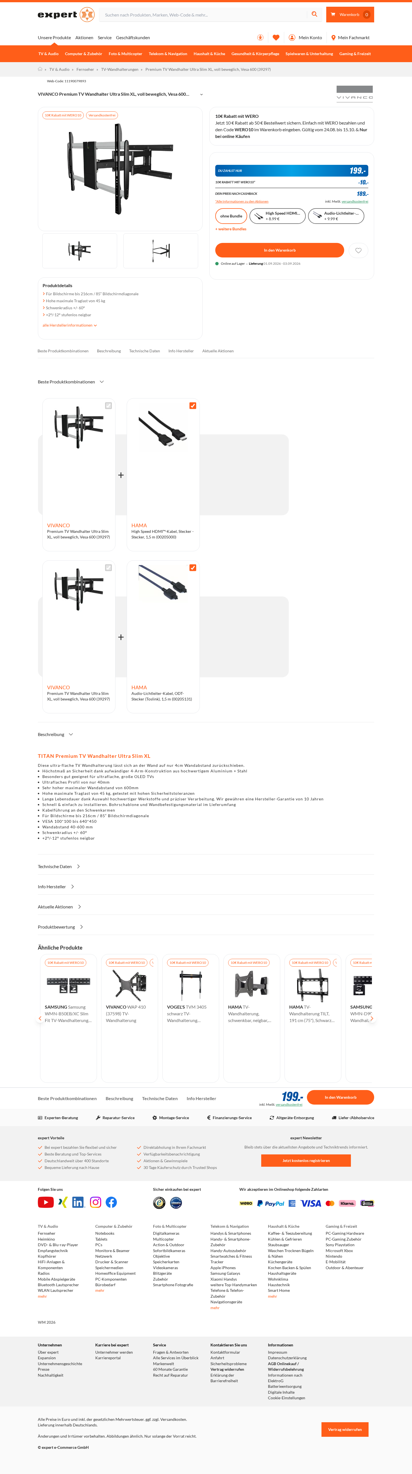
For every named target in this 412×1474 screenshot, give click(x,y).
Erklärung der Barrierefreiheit (224, 1378)
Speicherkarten (166, 1262)
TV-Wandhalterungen (117, 69)
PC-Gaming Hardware (345, 1233)
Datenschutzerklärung (287, 1358)
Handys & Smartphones (230, 1233)
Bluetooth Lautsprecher (58, 1285)
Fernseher (83, 69)
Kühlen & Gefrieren (285, 1239)
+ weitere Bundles (230, 228)
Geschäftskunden (133, 37)
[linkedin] (78, 1202)
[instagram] (95, 1202)
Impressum (277, 1352)
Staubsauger (278, 1245)
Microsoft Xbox (339, 1250)
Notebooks (104, 1233)
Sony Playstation (340, 1245)
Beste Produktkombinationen (63, 350)
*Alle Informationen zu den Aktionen (242, 201)
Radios (44, 1273)
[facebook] (111, 1202)
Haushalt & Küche (209, 53)
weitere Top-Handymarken (233, 1285)
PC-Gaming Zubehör (344, 1239)
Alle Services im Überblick (175, 1358)
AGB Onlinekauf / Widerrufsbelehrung (286, 1366)
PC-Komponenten (111, 1279)
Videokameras (165, 1268)
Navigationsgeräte (226, 1302)
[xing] (63, 1202)
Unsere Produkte (54, 37)
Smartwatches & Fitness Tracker (231, 1259)
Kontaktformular (225, 1352)
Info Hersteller (181, 350)
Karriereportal (108, 1358)
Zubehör (160, 1279)
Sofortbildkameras (169, 1250)
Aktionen (84, 37)
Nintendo (334, 1256)
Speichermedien (109, 1268)
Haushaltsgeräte (282, 1273)
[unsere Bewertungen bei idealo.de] (176, 1203)
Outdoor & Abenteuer (345, 1268)
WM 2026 (46, 1322)
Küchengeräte (280, 1262)
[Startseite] (40, 69)
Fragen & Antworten (171, 1352)
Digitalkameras (166, 1233)
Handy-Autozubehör (228, 1250)
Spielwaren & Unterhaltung (309, 53)
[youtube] (46, 1202)
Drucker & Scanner (111, 1262)
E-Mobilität (336, 1262)
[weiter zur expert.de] (60, 1459)
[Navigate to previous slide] (40, 1018)
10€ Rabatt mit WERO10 (63, 115)
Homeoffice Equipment (115, 1273)
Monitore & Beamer (112, 1250)
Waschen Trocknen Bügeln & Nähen (291, 1253)
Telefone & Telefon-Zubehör (227, 1293)
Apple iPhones (223, 1268)
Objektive (161, 1256)
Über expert (48, 1352)
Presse (43, 1369)
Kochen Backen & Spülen (289, 1268)
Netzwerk (103, 1256)
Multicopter (163, 1239)
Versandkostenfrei (102, 115)
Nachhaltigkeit (50, 1375)
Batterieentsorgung (285, 1386)
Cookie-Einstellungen (286, 1398)
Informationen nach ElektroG (285, 1378)
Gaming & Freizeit (355, 53)
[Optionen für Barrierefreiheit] (260, 37)
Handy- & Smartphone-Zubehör (230, 1242)
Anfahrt (217, 1358)
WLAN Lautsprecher (55, 1290)
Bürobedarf (105, 1285)
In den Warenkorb (280, 250)
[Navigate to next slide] (371, 1018)
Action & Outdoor (168, 1245)
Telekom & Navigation (168, 53)
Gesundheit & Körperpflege (255, 53)
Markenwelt (163, 1363)
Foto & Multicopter (125, 53)
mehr (42, 1296)
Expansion (47, 1358)
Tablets (101, 1239)
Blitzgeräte (162, 1273)
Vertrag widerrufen (227, 1369)
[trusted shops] (159, 1203)
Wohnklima (278, 1279)
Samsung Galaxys (225, 1273)
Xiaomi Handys (223, 1279)
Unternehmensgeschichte (60, 1363)
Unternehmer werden (114, 1352)
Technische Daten (144, 350)
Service (105, 37)
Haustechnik (279, 1285)
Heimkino (46, 1239)
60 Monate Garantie (170, 1369)
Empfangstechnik (53, 1250)
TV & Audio (48, 53)
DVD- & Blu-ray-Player (58, 1245)
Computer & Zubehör (83, 53)
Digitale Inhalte (281, 1392)
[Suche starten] (314, 14)
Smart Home (279, 1290)
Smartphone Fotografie (173, 1285)
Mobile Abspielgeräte (56, 1279)
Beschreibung (109, 350)
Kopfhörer (47, 1256)
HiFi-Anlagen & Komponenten (51, 1265)
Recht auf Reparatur (170, 1375)
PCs (98, 1245)
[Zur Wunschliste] (276, 37)
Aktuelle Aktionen (218, 350)
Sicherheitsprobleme (228, 1363)
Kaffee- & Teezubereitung (290, 1233)
